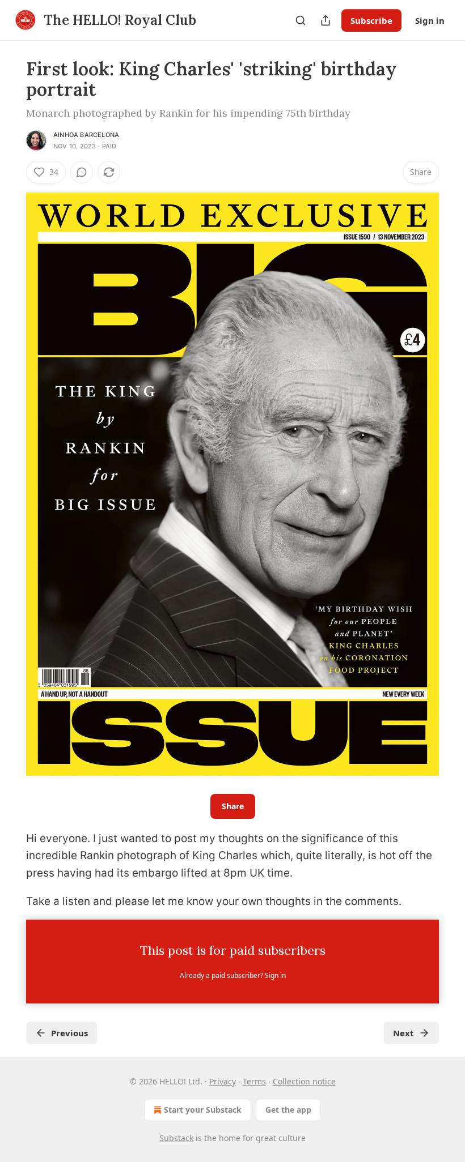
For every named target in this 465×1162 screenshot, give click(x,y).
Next (403, 1033)
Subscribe (371, 20)
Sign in (430, 20)
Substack (176, 1138)
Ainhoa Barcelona (86, 135)
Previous (69, 1033)
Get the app (288, 1109)
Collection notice (304, 1081)
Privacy (222, 1081)
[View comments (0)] (81, 172)
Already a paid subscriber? (233, 975)
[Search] (300, 20)
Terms (254, 1081)
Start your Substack (203, 1109)
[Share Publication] (325, 20)
